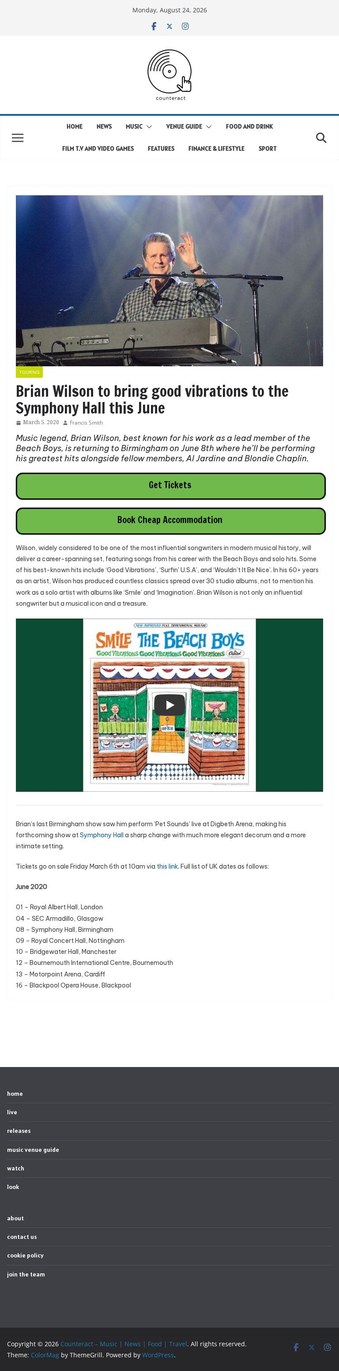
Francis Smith (86, 422)
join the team (26, 1274)
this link (167, 866)
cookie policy (25, 1255)
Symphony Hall (102, 835)
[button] (147, 126)
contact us (22, 1237)
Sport (268, 148)
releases (18, 1131)
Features (161, 148)
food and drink (249, 126)
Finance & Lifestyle (216, 148)
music (134, 126)
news (104, 126)
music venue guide (33, 1150)
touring (29, 372)
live (12, 1112)
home (75, 126)
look (13, 1187)
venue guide (184, 126)
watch (15, 1168)
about (15, 1218)
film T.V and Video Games (98, 148)
